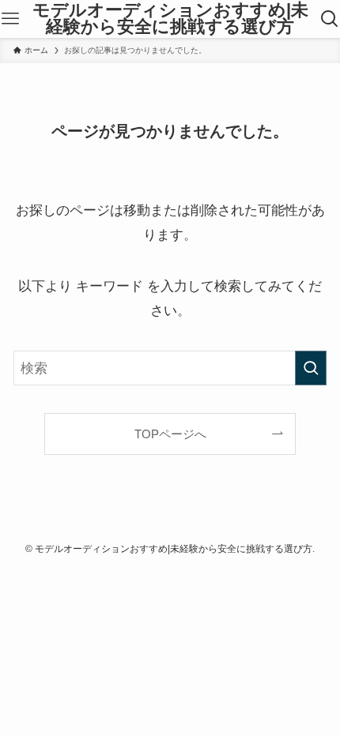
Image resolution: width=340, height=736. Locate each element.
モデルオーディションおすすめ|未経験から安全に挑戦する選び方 (170, 19)
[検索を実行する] (311, 368)
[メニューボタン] (10, 19)
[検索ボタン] (329, 19)
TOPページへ (170, 434)
